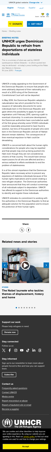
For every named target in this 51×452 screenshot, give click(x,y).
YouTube (21, 350)
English (10, 7)
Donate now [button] (10, 332)
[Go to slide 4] (25, 308)
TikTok (27, 350)
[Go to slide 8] (35, 308)
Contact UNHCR (9, 392)
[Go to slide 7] (32, 308)
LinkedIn (33, 350)
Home (4, 31)
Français (21, 7)
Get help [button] (36, 24)
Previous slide (4, 265)
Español (32, 7)
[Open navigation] (3, 15)
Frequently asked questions (14, 388)
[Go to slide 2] (19, 308)
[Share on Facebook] (28, 230)
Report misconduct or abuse (15, 400)
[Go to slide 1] (17, 308)
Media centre (8, 396)
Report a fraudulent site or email (16, 405)
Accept (25, 446)
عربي (41, 7)
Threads (39, 350)
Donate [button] (43, 16)
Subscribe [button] (9, 374)
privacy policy (29, 437)
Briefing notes (15, 31)
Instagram (15, 350)
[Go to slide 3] (22, 308)
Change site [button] (34, 2)
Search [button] (37, 16)
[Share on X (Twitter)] (22, 230)
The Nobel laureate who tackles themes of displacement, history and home (23, 293)
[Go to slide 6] (30, 308)
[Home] (15, 15)
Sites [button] (47, 16)
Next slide (46, 265)
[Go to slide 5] (27, 308)
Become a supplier (10, 409)
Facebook (9, 350)
